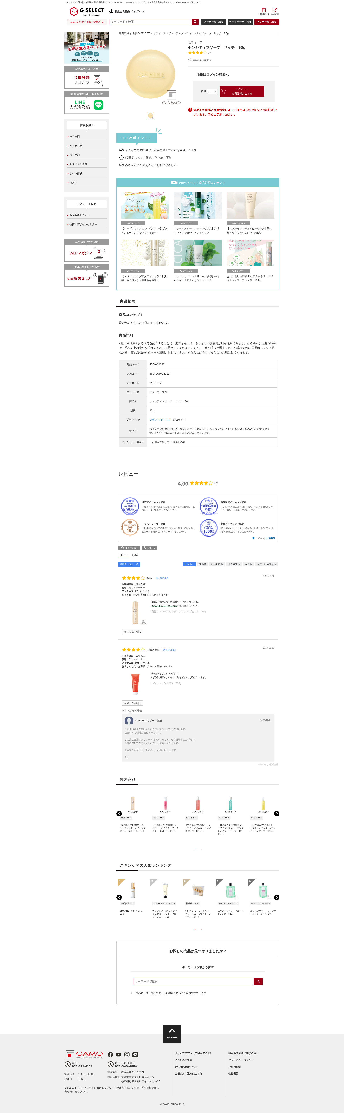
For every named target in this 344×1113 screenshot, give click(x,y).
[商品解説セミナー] (87, 285)
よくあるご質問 (183, 1059)
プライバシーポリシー (241, 1059)
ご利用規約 (234, 1066)
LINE (135, 1054)
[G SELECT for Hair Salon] (86, 11)
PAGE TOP (172, 1037)
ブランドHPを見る (159, 419)
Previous (119, 813)
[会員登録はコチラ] (87, 87)
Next (277, 813)
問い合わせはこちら (186, 1066)
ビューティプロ (158, 392)
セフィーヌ (195, 42)
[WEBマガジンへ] (87, 260)
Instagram (127, 1054)
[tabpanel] (150, 74)
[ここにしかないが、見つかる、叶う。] (86, 22)
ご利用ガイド (263, 14)
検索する (195, 22)
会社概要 (233, 1073)
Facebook (110, 1054)
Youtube (118, 1054)
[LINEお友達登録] (87, 112)
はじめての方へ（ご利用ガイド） (193, 1053)
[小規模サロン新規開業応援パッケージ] (86, 62)
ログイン (139, 11)
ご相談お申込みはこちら (188, 1073)
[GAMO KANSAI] (84, 1057)
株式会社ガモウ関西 (132, 1071)
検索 (258, 981)
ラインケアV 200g (170, 683)
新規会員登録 (122, 11)
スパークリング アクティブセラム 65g (182, 611)
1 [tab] (195, 853)
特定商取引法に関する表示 (243, 1053)
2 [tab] (201, 853)
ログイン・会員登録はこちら (242, 91)
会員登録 (275, 14)
